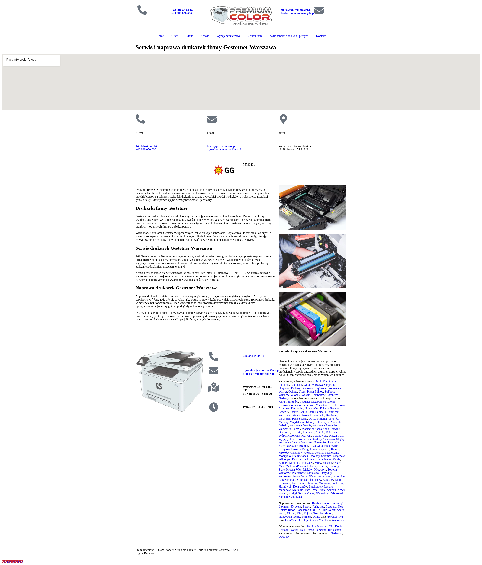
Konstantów (300, 486)
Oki (312, 509)
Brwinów (331, 415)
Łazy (304, 418)
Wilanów (284, 394)
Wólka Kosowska (289, 435)
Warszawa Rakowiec (325, 425)
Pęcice (296, 418)
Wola (307, 384)
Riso (299, 513)
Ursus (302, 391)
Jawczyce (323, 422)
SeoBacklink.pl (275, 549)
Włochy (295, 394)
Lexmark (284, 506)
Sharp (340, 509)
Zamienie (284, 496)
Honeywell (285, 516)
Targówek (320, 388)
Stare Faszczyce (288, 445)
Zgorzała (296, 496)
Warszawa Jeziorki (320, 476)
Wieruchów (298, 473)
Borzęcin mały (287, 479)
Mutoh (328, 513)
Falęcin (311, 466)
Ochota (292, 391)
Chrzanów (296, 452)
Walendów (322, 493)
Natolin (320, 432)
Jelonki (319, 452)
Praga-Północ (315, 391)
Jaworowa (316, 449)
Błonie (331, 401)
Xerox (332, 509)
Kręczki (283, 411)
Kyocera (296, 506)
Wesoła (305, 394)
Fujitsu (308, 513)
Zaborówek (337, 493)
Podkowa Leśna (288, 415)
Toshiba (318, 513)
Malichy (283, 422)
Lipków (307, 469)
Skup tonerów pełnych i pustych (289, 36)
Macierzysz (332, 452)
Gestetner (331, 506)
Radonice (308, 432)
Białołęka (296, 384)
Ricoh (291, 509)
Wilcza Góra (336, 435)
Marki (293, 439)
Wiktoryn (284, 459)
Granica (302, 479)
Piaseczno (308, 405)
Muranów (324, 483)
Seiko (282, 513)
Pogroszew (285, 476)
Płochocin (285, 418)
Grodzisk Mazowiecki (313, 401)
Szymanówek (306, 493)
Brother (316, 503)
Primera (306, 516)
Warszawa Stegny (333, 439)
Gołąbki (309, 452)
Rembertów (318, 394)
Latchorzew (316, 486)
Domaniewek (323, 459)
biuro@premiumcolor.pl (296, 9)
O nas (174, 36)
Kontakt (321, 36)
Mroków (284, 452)
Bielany (295, 388)
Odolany (315, 456)
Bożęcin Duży (299, 449)
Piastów (283, 405)
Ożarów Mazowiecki (311, 415)
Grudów (322, 466)
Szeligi (293, 493)
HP (324, 509)
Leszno (328, 486)
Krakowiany (299, 483)
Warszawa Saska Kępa (315, 428)
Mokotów (321, 381)
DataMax (290, 520)
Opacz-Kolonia (318, 418)
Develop (303, 520)
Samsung (337, 503)
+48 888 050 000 (182, 13)
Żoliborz (330, 391)
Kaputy (283, 462)
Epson (306, 506)
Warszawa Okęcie (300, 425)
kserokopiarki (335, 516)
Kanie (336, 459)
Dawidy (335, 428)
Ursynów (284, 388)
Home (160, 36)
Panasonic (303, 509)
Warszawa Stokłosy (310, 439)
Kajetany (328, 479)
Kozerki (296, 432)
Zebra (296, 516)
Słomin (283, 493)
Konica (339, 526)
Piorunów (333, 442)
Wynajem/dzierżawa (229, 36)
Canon (326, 503)
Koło (338, 479)
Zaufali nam (255, 36)
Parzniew (284, 408)
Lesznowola (320, 435)
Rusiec (335, 449)
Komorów (297, 408)
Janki (282, 401)
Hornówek (285, 486)
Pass (307, 489)
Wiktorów (284, 473)
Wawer (283, 391)
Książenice (332, 432)
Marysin (306, 435)
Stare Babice (315, 411)
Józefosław (314, 479)
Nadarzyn (284, 398)
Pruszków (292, 401)
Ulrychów (339, 456)
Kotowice (284, 483)
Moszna (327, 462)
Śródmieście (335, 388)
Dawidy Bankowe (303, 459)
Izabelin (283, 425)
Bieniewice (331, 445)
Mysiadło (297, 489)
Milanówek (332, 411)
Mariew (312, 483)
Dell (318, 509)
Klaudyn (311, 422)
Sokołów (333, 418)
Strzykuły (326, 473)
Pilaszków (339, 405)
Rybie (322, 489)
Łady (326, 449)
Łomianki (295, 405)
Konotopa (295, 462)
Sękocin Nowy (336, 489)
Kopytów (284, 449)
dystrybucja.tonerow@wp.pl (299, 13)
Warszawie (338, 520)
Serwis (205, 36)
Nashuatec (318, 506)
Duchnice (284, 432)
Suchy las (337, 483)
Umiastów (313, 473)
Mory (318, 462)
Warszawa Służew (289, 428)
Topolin (332, 469)
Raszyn (294, 411)
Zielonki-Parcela (296, 466)
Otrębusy (332, 394)
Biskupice (339, 476)
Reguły (334, 408)
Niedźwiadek (300, 456)
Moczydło (285, 456)
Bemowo (307, 388)
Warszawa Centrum (323, 384)
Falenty (324, 408)
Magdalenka (297, 422)
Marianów (285, 489)
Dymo (316, 516)
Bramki (303, 445)
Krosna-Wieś (294, 469)
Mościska (336, 422)
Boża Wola (316, 445)
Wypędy (283, 439)
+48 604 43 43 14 (182, 9)
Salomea (326, 456)
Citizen (291, 513)
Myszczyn (320, 469)
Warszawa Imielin (289, 442)
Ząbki (303, 411)
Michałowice (323, 405)
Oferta (189, 36)
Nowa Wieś (312, 408)
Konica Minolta (318, 520)
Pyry (314, 489)
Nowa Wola (300, 476)
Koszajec (307, 462)
